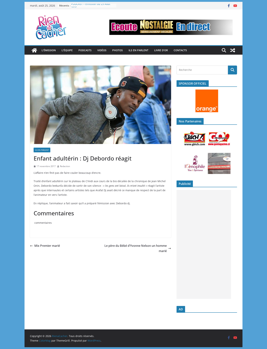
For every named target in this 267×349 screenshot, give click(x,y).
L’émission (49, 50)
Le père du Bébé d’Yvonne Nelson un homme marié (135, 248)
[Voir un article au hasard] (232, 50)
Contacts (180, 50)
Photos (117, 50)
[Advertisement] (204, 244)
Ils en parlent (138, 50)
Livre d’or (161, 50)
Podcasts (85, 50)
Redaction (65, 166)
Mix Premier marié (47, 246)
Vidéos (101, 50)
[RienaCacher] (34, 50)
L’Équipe (67, 50)
